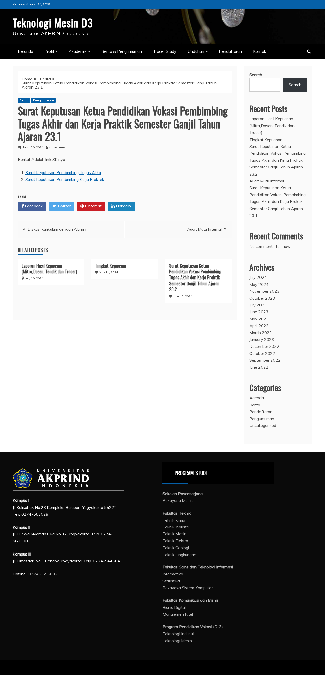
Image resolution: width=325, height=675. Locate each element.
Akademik (78, 51)
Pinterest (93, 206)
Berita (24, 100)
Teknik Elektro (175, 540)
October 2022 (262, 353)
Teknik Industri (175, 526)
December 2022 (264, 346)
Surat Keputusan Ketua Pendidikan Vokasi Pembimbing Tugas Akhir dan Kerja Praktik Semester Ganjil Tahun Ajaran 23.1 (277, 201)
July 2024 (258, 277)
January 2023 (261, 339)
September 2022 (265, 360)
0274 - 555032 (43, 573)
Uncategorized (262, 425)
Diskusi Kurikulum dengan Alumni (57, 229)
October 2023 (262, 298)
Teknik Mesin (174, 533)
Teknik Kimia (173, 520)
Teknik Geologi (175, 547)
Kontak (259, 51)
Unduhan (196, 51)
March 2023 (260, 332)
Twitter (63, 206)
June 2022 (258, 367)
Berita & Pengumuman (121, 51)
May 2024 (259, 284)
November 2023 (264, 291)
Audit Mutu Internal (204, 229)
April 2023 (259, 325)
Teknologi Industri (178, 633)
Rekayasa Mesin (177, 500)
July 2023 (258, 304)
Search (255, 74)
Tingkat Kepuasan (110, 265)
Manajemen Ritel (177, 614)
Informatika (172, 573)
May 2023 (259, 318)
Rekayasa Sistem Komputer (187, 587)
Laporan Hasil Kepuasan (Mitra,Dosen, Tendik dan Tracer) (49, 268)
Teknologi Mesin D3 (53, 22)
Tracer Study (164, 51)
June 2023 (258, 311)
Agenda (256, 397)
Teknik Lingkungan (179, 554)
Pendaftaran (230, 51)
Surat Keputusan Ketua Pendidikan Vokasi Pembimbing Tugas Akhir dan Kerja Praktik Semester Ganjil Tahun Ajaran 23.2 (195, 277)
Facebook (33, 206)
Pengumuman (43, 100)
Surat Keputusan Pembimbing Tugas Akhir (63, 172)
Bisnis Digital (174, 607)
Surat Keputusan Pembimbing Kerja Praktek (64, 179)
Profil (49, 51)
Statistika (171, 580)
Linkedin (123, 206)
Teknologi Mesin (177, 640)
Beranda (25, 51)
